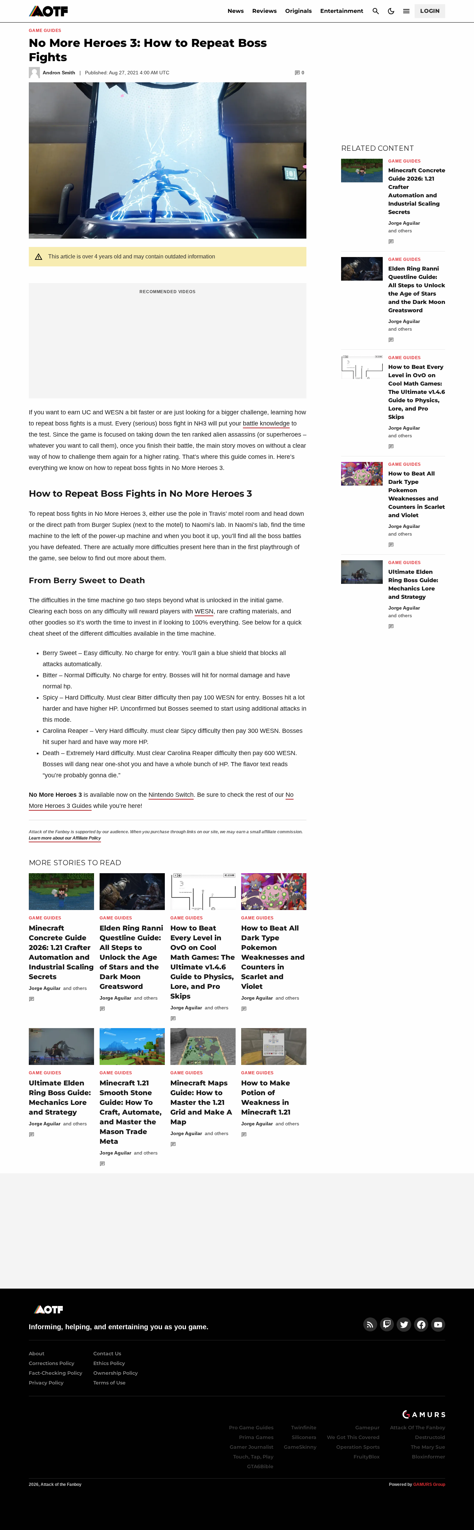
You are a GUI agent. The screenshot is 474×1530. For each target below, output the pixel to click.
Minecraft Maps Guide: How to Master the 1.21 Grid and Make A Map (201, 1102)
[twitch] (387, 1324)
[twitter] (404, 1324)
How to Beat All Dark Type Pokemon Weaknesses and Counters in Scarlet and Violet (273, 957)
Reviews (264, 11)
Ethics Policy (109, 1363)
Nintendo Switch (171, 794)
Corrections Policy (51, 1363)
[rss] (370, 1324)
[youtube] (438, 1324)
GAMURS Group (429, 1484)
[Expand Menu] (406, 11)
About (36, 1353)
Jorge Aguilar (44, 988)
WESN (204, 611)
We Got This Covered (353, 1437)
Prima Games (256, 1437)
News (236, 11)
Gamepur (367, 1427)
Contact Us (107, 1353)
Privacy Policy (46, 1383)
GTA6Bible (260, 1466)
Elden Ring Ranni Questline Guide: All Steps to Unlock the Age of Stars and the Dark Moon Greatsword (131, 957)
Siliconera (304, 1437)
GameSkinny (300, 1447)
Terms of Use (109, 1383)
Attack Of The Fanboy (417, 1427)
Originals (298, 11)
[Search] (376, 11)
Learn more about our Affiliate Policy (65, 838)
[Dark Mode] (391, 11)
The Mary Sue (428, 1447)
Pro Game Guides (251, 1427)
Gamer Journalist (251, 1447)
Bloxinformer (428, 1457)
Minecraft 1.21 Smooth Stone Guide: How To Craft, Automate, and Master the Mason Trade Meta (131, 1112)
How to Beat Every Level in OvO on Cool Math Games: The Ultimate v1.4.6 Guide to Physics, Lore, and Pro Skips (416, 392)
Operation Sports (358, 1447)
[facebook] (421, 1324)
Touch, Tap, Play (253, 1457)
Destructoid (430, 1437)
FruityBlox (367, 1457)
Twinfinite (303, 1427)
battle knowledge (266, 423)
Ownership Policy (115, 1373)
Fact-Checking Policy (55, 1373)
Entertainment (341, 11)
